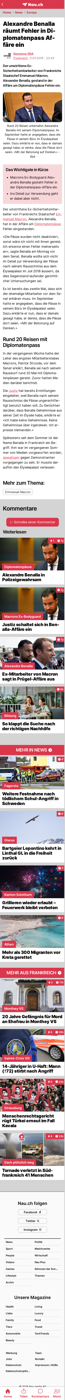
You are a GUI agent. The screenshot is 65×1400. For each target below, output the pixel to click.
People (10, 1255)
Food (38, 1320)
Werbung (11, 1352)
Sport (9, 1248)
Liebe (9, 1313)
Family (10, 1320)
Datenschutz (13, 1365)
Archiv (10, 1282)
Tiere (9, 1326)
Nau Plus (40, 1262)
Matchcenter (42, 1248)
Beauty (10, 1340)
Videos (10, 1262)
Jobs (9, 1359)
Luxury (39, 1313)
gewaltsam (11, 457)
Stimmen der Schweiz (48, 1268)
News (19, 12)
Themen (40, 1275)
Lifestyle (11, 1275)
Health (10, 1306)
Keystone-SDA (23, 54)
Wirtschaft (41, 1255)
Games (10, 1268)
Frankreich (20, 58)
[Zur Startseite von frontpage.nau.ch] (32, 4)
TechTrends (42, 1333)
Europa (32, 12)
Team (38, 1352)
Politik (38, 1241)
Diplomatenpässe (47, 224)
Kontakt (39, 1359)
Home (7, 12)
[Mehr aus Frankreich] (32, 973)
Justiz (13, 391)
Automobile (13, 1333)
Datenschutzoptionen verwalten (18, 1371)
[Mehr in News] (32, 750)
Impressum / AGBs (46, 1365)
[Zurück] (2, 4)
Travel (38, 1326)
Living (38, 1306)
